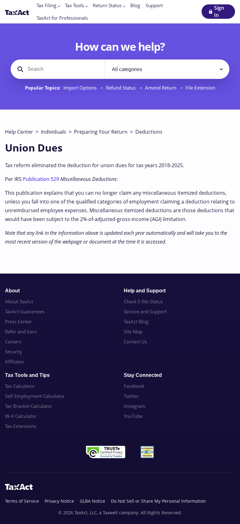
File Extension (200, 88)
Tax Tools (74, 5)
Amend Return (161, 88)
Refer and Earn (21, 331)
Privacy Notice (59, 501)
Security (13, 351)
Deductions (148, 131)
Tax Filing (46, 5)
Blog (135, 5)
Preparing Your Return (101, 131)
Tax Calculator (20, 386)
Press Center (18, 321)
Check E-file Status (143, 301)
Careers (13, 341)
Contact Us (135, 341)
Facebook (134, 386)
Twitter (131, 396)
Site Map (133, 331)
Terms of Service (22, 501)
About (12, 290)
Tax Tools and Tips (27, 375)
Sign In (219, 11)
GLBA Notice (92, 501)
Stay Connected (143, 375)
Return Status (107, 5)
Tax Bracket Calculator (28, 406)
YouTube (133, 416)
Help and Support (145, 290)
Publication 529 (41, 179)
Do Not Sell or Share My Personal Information (158, 501)
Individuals (53, 131)
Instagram (134, 406)
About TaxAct (19, 301)
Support (154, 5)
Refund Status (121, 88)
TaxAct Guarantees (25, 311)
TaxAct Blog (136, 321)
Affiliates (14, 361)
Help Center (19, 131)
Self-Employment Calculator (35, 396)
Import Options (80, 88)
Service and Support (145, 311)
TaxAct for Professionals (62, 18)
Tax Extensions (20, 426)
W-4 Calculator (21, 416)
